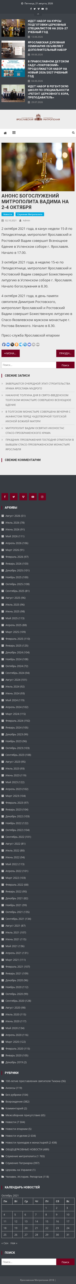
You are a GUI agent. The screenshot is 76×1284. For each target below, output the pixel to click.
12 (15, 1221)
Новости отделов (16, 1135)
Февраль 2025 (14, 638)
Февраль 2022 (14, 884)
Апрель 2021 (14, 953)
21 (36, 1228)
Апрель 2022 (14, 871)
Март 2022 (12, 878)
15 (46, 1221)
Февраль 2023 (14, 802)
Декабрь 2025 (14, 570)
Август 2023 (13, 761)
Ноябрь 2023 (14, 741)
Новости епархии (17, 1129)
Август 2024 (13, 679)
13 (26, 1221)
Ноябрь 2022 (14, 823)
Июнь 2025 (13, 611)
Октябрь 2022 (14, 830)
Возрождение (14, 1101)
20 (26, 1228)
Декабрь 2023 (14, 734)
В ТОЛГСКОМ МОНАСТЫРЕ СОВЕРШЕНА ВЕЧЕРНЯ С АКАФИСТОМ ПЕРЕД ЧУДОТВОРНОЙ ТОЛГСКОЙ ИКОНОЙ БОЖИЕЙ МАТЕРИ (38, 416)
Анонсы (10, 1088)
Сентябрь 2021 (15, 918)
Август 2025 (13, 597)
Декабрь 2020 (14, 980)
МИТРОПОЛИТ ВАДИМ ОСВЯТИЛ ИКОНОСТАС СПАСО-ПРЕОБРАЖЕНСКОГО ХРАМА (35, 430)
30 (57, 1234)
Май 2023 (12, 782)
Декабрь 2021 (14, 898)
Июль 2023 (12, 768)
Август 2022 (13, 843)
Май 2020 (12, 1028)
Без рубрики (13, 1094)
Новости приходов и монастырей (27, 1142)
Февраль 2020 (14, 1048)
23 (57, 1228)
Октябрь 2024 (14, 666)
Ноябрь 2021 (14, 905)
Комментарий (14, 1108)
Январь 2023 (14, 809)
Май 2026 (12, 536)
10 (67, 1214)
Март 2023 (12, 796)
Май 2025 (12, 618)
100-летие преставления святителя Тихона (33, 1081)
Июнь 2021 (13, 939)
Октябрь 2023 (14, 748)
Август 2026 (13, 515)
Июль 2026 (12, 522)
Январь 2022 (14, 891)
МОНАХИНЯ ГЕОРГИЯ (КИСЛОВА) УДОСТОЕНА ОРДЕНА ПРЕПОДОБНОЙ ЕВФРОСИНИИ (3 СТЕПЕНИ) (13, 353)
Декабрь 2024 (14, 652)
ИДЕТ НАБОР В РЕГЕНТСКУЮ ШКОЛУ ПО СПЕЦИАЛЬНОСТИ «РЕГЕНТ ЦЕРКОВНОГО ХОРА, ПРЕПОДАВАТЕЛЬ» (48, 92)
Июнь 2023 (13, 775)
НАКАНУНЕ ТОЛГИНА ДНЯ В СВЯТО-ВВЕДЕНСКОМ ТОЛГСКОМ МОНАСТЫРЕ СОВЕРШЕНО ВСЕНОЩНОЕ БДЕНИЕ (38, 400)
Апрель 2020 (14, 1035)
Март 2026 (12, 550)
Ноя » (14, 1243)
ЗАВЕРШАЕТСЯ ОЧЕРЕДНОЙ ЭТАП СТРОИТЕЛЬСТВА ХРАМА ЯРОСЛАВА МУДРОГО (38, 386)
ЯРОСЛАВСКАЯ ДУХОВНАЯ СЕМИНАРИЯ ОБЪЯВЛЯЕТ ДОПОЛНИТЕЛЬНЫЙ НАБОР (47, 46)
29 (46, 1234)
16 (57, 1221)
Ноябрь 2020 (14, 987)
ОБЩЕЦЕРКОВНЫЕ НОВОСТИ (24, 1149)
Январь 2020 (14, 1055)
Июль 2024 (12, 686)
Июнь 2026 (13, 529)
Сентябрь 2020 (15, 1000)
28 (36, 1234)
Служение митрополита (29, 214)
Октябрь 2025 (14, 584)
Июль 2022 (12, 850)
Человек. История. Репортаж (24, 1176)
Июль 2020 (12, 1014)
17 (67, 1221)
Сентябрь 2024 (15, 673)
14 (36, 1221)
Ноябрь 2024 (14, 659)
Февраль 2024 (14, 720)
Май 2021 (12, 946)
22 (46, 1228)
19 (15, 1228)
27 (26, 1234)
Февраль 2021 (14, 966)
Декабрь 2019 (14, 1062)
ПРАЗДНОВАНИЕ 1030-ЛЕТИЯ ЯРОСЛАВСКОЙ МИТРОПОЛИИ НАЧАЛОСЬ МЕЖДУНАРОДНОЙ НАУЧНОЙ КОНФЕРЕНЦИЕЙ (67, 353)
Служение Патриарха (19, 1163)
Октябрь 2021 (14, 912)
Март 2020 (12, 1041)
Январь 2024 (14, 727)
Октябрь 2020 (14, 994)
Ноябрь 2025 (14, 577)
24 (67, 1228)
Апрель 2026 (14, 543)
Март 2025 (12, 632)
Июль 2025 (12, 604)
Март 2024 (12, 714)
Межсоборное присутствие (23, 1115)
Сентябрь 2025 (15, 591)
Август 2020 (13, 1007)
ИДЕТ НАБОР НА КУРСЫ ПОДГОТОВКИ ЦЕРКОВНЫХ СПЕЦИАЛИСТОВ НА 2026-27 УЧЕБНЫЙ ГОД (48, 26)
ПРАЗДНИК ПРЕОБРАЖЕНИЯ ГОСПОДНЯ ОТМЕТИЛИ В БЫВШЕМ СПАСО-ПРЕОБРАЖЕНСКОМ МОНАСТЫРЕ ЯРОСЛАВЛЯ (40, 444)
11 (5, 1221)
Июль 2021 (12, 932)
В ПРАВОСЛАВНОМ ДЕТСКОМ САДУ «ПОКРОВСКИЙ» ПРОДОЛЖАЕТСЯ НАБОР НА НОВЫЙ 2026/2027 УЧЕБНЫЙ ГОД (48, 69)
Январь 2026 (14, 563)
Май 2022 (12, 864)
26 (15, 1234)
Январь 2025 (14, 645)
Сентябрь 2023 (15, 755)
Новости (7, 214)
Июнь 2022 (13, 857)
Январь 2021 (14, 973)
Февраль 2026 (14, 556)
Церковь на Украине (19, 1170)
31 (67, 1234)
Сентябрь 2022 (15, 837)
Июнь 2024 (13, 693)
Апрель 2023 (14, 789)
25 (5, 1234)
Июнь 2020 (13, 1021)
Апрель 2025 (14, 625)
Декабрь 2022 (14, 816)
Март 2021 (12, 959)
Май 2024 (12, 700)
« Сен (4, 1243)
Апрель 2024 (14, 707)
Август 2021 (13, 925)
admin (26, 220)
